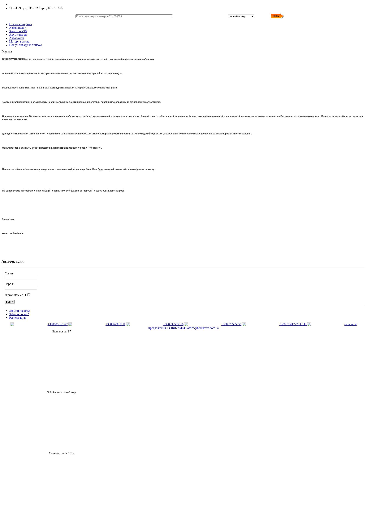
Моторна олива (19, 41)
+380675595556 (231, 324)
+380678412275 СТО (293, 324)
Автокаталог (17, 27)
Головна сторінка (20, 24)
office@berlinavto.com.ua (203, 328)
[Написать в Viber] (28, 325)
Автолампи (16, 38)
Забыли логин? (19, 314)
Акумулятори (18, 34)
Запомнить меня (15, 294)
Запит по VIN (18, 31)
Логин (9, 273)
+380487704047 (176, 328)
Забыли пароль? (19, 310)
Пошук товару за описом (25, 45)
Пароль (9, 284)
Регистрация (17, 317)
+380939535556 (173, 324)
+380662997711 (115, 324)
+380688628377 (58, 324)
